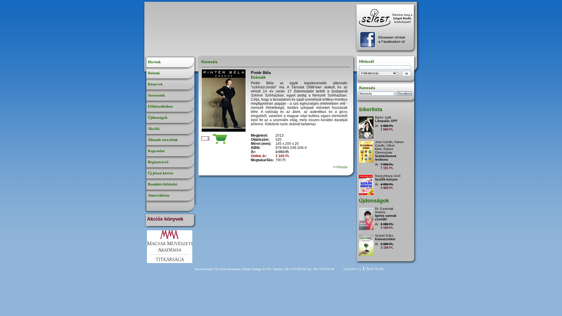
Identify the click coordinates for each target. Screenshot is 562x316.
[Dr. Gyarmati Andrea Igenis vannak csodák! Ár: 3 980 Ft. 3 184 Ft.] (386, 206)
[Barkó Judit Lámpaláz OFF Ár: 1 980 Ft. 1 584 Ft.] (386, 115)
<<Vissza (340, 167)
